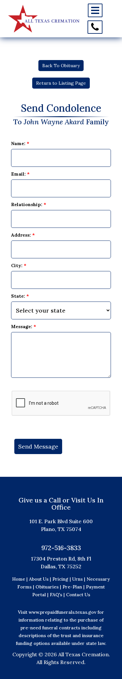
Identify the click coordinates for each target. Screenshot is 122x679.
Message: (23, 326)
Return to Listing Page (61, 83)
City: (18, 265)
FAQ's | (58, 595)
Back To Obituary (61, 65)
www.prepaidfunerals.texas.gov (62, 612)
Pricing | (62, 579)
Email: (20, 174)
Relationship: (28, 204)
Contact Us (78, 595)
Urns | (79, 579)
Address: (23, 235)
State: (20, 296)
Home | (20, 579)
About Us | (40, 579)
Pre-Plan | (74, 587)
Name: (20, 143)
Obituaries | (48, 587)
